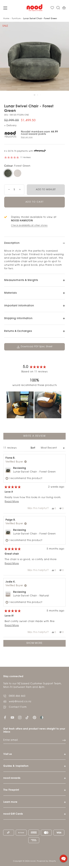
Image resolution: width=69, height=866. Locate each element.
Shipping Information (18, 318)
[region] (34, 404)
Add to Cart (34, 202)
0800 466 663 (17, 696)
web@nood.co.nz (20, 701)
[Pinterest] (34, 717)
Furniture (16, 19)
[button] (20, 404)
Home (6, 19)
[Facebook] (5, 717)
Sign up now (27, 137)
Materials (10, 293)
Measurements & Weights (21, 280)
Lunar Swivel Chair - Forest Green (34, 472)
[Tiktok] (27, 717)
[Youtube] (12, 717)
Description (12, 243)
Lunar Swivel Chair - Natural (31, 596)
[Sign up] (64, 740)
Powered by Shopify (46, 861)
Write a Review (40, 437)
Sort (33, 448)
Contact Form (18, 707)
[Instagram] (19, 717)
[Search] (58, 8)
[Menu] (5, 8)
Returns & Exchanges (18, 331)
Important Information (19, 306)
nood (33, 861)
